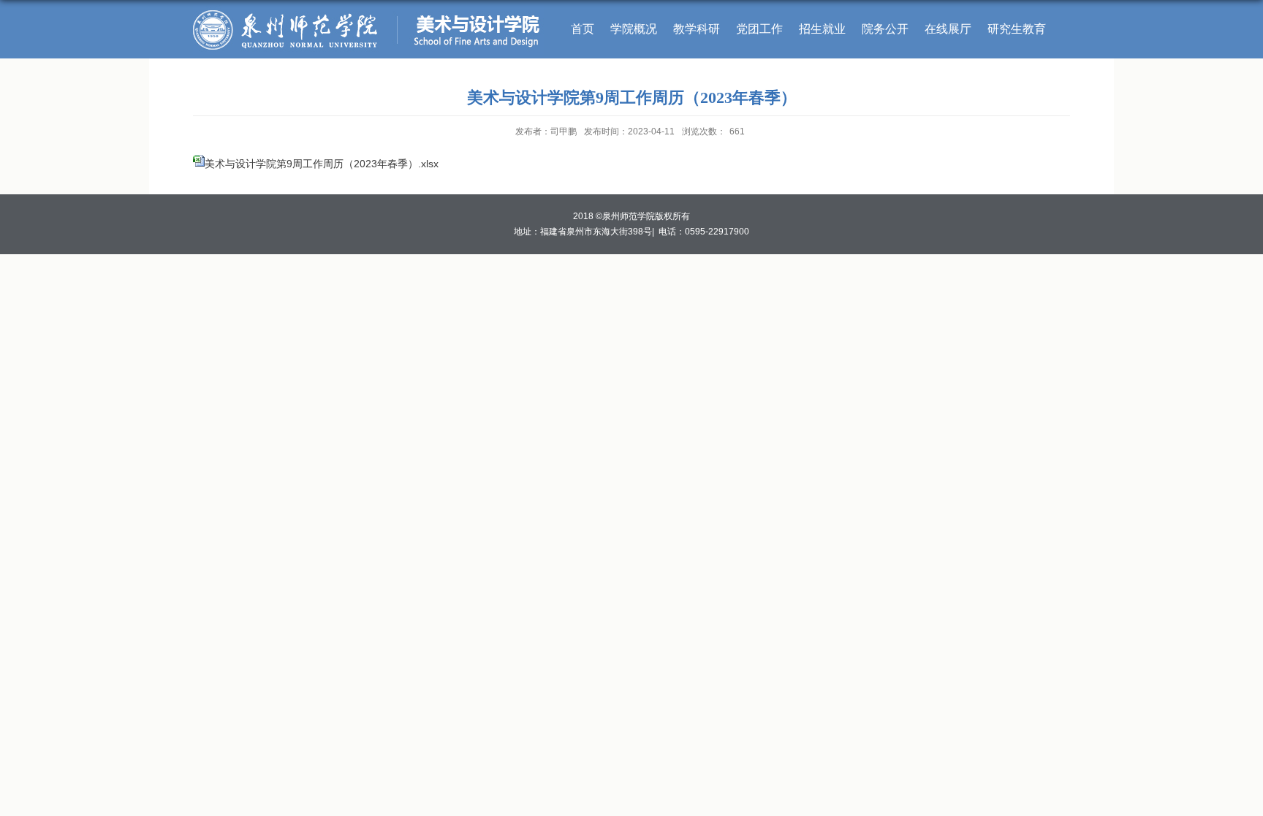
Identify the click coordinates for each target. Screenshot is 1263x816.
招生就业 (822, 29)
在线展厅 (948, 29)
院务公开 (885, 29)
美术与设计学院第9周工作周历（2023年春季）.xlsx (322, 163)
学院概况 (633, 29)
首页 (582, 29)
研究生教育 (1016, 29)
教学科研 (696, 29)
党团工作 (759, 29)
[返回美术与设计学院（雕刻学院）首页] (368, 9)
